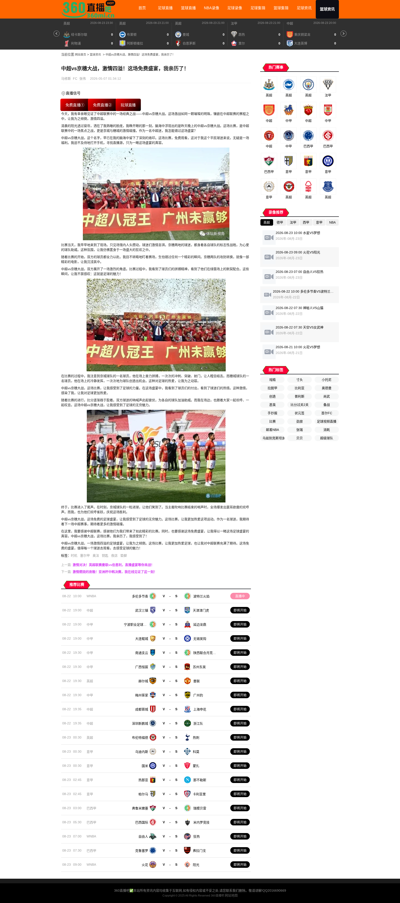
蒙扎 (196, 766)
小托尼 (326, 380)
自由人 (143, 836)
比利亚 (299, 388)
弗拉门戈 (199, 850)
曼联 (196, 681)
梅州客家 (141, 695)
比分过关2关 (300, 405)
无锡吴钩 (199, 639)
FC (75, 78)
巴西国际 (141, 822)
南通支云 (141, 653)
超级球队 (326, 438)
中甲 (90, 624)
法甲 (234, 23)
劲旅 (299, 421)
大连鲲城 (141, 639)
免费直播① (75, 105)
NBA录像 (211, 8)
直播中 (240, 596)
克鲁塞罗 (141, 850)
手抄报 (272, 413)
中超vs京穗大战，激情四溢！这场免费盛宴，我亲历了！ (140, 54)
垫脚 (123, 555)
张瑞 (299, 430)
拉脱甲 (272, 388)
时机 (74, 555)
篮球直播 (188, 8)
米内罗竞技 (201, 822)
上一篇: (107, 565)
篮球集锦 (281, 8)
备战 (326, 405)
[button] (56, 33)
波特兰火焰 (201, 596)
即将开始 (240, 610)
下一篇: (109, 572)
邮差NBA (272, 430)
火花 (145, 865)
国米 (145, 766)
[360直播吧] (90, 9)
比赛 (272, 421)
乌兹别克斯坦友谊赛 (273, 438)
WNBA (91, 596)
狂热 (196, 836)
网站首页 (80, 54)
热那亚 (143, 780)
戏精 (272, 380)
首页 (142, 8)
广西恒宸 (141, 667)
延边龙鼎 (199, 624)
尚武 (326, 396)
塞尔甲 (85, 555)
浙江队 (198, 723)
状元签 (299, 413)
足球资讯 (304, 8)
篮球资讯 (327, 9)
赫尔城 (143, 681)
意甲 (90, 752)
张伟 (82, 78)
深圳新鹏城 (140, 723)
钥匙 (105, 555)
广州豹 (198, 695)
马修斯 (66, 78)
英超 (66, 23)
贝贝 (299, 438)
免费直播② (102, 105)
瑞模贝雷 (199, 808)
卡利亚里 (199, 794)
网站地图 (231, 895)
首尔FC (326, 413)
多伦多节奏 (140, 596)
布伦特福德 (140, 737)
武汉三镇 (141, 610)
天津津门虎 (201, 610)
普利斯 (299, 396)
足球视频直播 (326, 421)
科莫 (196, 752)
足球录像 (234, 8)
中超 (290, 23)
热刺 (196, 737)
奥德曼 (326, 388)
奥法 (96, 555)
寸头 (299, 380)
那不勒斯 (199, 780)
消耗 (326, 430)
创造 (272, 396)
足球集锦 (257, 8)
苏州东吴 (199, 667)
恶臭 (272, 405)
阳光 (196, 865)
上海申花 (199, 709)
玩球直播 (128, 105)
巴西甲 (91, 808)
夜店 (114, 555)
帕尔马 (143, 794)
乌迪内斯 (141, 752)
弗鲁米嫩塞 (140, 808)
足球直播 (165, 8)
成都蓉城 (141, 709)
